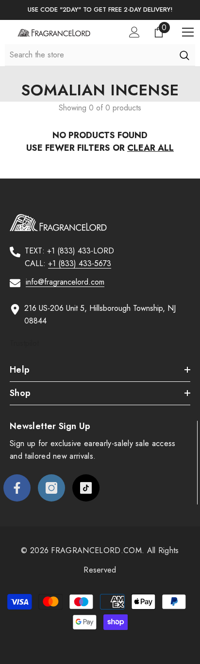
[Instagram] (51, 488)
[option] (100, 10)
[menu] (188, 32)
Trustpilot (24, 343)
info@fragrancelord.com (65, 281)
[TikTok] (86, 488)
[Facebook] (17, 488)
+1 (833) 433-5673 (79, 263)
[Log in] (134, 32)
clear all (150, 148)
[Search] (184, 55)
